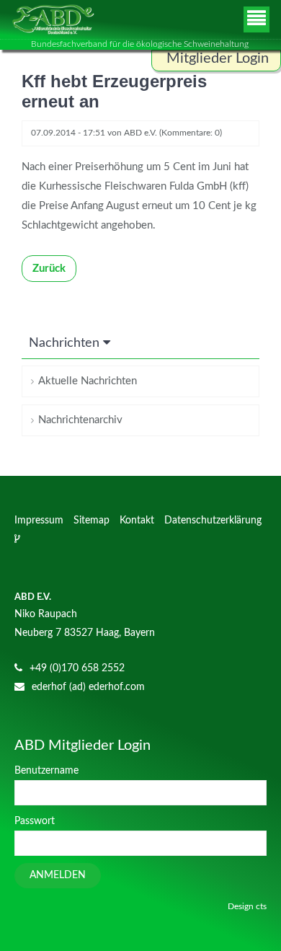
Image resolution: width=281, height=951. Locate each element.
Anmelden (58, 875)
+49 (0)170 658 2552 (77, 668)
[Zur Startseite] (53, 19)
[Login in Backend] (18, 539)
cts (261, 906)
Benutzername (46, 771)
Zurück (49, 268)
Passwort (34, 821)
